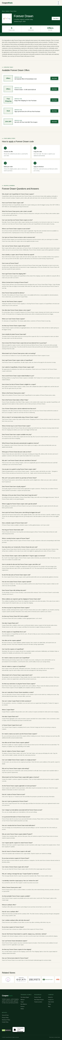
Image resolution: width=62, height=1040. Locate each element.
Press (49, 1004)
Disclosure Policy (6, 1019)
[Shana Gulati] (6, 979)
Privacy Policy (5, 1017)
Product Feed (37, 997)
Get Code (54, 78)
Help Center (51, 1001)
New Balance (24, 1004)
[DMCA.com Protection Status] (6, 1030)
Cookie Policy (5, 1022)
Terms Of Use (5, 1015)
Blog (49, 1006)
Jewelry (7, 11)
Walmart (22, 999)
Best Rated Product (39, 999)
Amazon (22, 1006)
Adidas (22, 1008)
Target (22, 1001)
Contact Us (50, 999)
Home (3, 11)
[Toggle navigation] (58, 3)
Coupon (7, 3)
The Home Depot (25, 997)
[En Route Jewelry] (46, 979)
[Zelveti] (19, 979)
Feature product (38, 1001)
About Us (50, 997)
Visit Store (56, 18)
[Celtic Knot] (33, 979)
